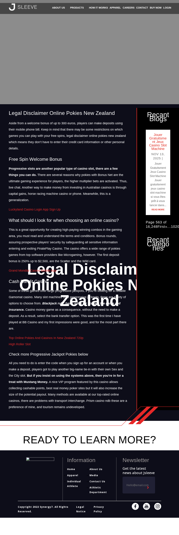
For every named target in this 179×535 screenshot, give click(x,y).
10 (173, 226)
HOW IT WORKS (98, 7)
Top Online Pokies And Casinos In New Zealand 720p (46, 338)
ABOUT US (58, 7)
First (161, 226)
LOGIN (167, 7)
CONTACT (142, 7)
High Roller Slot (20, 344)
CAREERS (128, 7)
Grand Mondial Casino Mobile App (32, 270)
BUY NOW (156, 7)
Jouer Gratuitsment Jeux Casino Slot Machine (158, 142)
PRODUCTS (77, 7)
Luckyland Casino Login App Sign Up (34, 209)
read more (158, 209)
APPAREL (115, 7)
